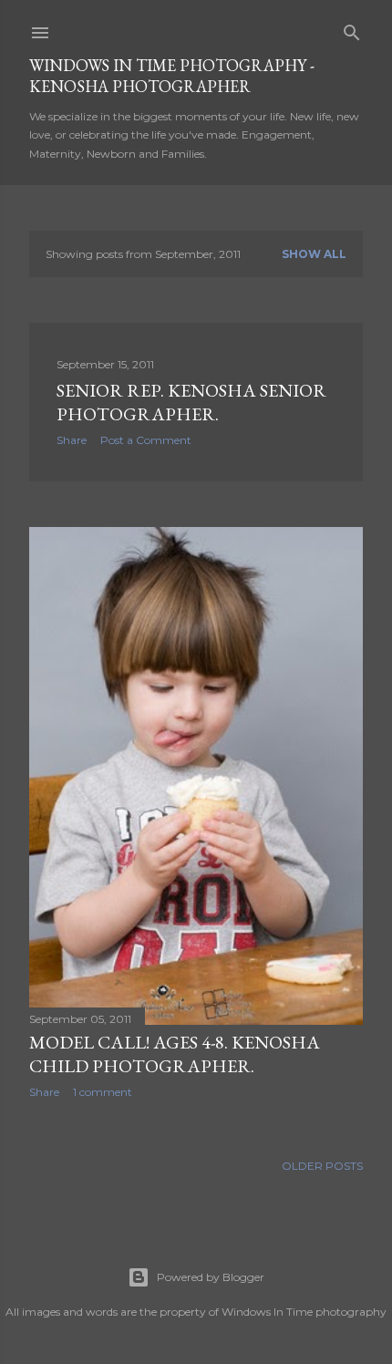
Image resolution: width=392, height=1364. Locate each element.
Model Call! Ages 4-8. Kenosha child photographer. (174, 1054)
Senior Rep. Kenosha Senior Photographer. (191, 402)
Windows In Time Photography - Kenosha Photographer (172, 76)
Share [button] (72, 440)
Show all (314, 254)
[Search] (352, 28)
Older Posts (322, 1166)
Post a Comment (145, 440)
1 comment (102, 1092)
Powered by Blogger (210, 1277)
